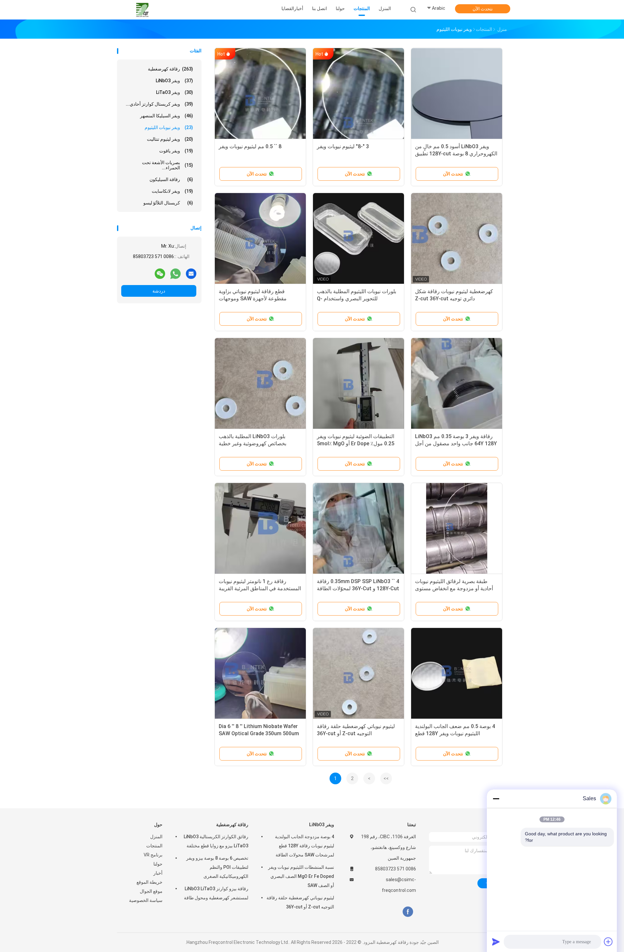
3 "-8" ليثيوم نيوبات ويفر (343, 146)
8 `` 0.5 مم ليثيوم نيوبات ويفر (250, 146)
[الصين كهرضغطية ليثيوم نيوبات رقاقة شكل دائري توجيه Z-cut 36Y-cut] (456, 238)
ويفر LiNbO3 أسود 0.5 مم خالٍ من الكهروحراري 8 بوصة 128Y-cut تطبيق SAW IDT (456, 153)
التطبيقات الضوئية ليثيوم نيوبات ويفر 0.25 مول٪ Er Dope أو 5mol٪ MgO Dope (355, 443)
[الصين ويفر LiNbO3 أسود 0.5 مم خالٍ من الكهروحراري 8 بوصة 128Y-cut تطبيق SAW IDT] (456, 93)
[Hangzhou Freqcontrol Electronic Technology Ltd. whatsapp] (175, 273)
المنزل (156, 836)
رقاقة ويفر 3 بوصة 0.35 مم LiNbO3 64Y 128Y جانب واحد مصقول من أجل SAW (456, 443)
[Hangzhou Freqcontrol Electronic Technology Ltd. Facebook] (407, 912)
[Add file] (608, 941)
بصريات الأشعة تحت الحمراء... (167, 165)
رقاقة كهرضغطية (170, 69)
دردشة (158, 290)
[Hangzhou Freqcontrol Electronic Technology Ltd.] (142, 10)
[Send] (496, 941)
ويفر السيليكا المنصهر (166, 115)
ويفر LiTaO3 (174, 92)
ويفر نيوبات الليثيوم (169, 127)
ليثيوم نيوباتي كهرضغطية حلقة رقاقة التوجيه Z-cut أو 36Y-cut (300, 902)
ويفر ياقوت (176, 150)
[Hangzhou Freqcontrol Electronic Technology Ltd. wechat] (160, 273)
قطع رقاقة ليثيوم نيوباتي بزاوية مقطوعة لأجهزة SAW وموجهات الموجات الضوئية (253, 298)
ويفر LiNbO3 (174, 80)
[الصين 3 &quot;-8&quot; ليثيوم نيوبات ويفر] (358, 93)
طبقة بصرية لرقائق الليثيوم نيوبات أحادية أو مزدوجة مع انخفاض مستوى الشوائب (454, 588)
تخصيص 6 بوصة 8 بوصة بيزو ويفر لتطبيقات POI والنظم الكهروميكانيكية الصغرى (217, 867)
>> (386, 778)
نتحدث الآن (483, 8)
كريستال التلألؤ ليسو (168, 202)
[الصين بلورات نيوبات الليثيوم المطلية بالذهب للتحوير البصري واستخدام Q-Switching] (358, 238)
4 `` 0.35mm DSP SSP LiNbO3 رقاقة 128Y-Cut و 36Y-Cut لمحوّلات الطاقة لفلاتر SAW (358, 588)
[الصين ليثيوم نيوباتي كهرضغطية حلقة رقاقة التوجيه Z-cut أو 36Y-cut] (358, 673)
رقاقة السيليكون (171, 179)
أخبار (157, 873)
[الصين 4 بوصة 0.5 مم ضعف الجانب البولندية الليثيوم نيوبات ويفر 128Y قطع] (456, 673)
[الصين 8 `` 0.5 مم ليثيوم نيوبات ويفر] (260, 93)
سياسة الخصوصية (145, 900)
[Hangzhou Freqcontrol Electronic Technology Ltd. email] (191, 273)
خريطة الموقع (149, 882)
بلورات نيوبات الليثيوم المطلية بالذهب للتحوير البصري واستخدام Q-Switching (356, 298)
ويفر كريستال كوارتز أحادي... (159, 104)
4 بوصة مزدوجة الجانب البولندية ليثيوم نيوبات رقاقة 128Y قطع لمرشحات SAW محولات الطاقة (304, 845)
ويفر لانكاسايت (172, 191)
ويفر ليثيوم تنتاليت (170, 139)
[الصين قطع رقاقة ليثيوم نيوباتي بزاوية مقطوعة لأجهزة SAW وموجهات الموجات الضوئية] (260, 238)
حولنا (157, 864)
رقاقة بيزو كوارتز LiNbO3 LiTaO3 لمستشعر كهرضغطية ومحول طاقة (216, 893)
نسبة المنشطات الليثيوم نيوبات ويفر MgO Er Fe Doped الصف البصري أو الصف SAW (301, 876)
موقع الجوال (151, 891)
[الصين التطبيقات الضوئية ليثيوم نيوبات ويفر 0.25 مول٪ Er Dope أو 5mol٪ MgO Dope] (358, 383)
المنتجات (154, 845)
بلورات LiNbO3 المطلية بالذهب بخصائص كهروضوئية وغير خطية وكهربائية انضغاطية (252, 443)
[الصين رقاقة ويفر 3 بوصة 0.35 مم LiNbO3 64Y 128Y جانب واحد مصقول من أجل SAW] (456, 383)
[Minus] (496, 798)
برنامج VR (153, 854)
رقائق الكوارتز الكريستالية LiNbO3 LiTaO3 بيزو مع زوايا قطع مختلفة (216, 841)
